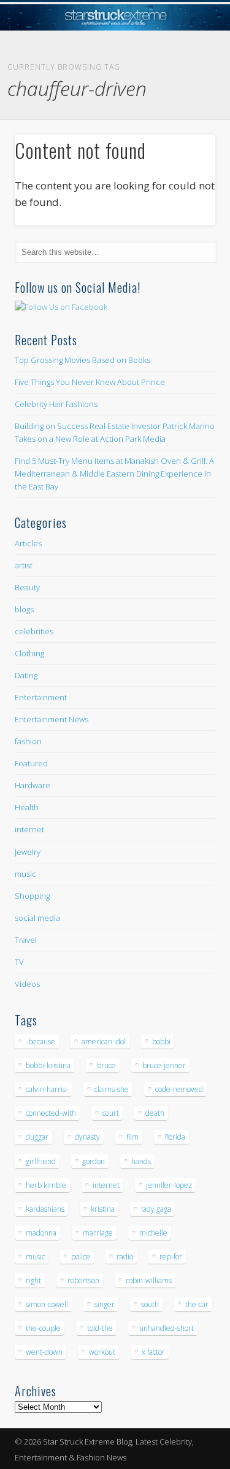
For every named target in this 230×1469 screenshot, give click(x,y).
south (150, 1304)
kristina (103, 1209)
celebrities (34, 631)
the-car (197, 1304)
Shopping (32, 895)
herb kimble (46, 1185)
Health (27, 807)
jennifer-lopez (169, 1185)
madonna (41, 1233)
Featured (31, 763)
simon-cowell (47, 1304)
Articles (28, 543)
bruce (106, 1065)
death (154, 1113)
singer (104, 1304)
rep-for (170, 1256)
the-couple (43, 1328)
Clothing (29, 653)
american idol (104, 1041)
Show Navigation (186, 109)
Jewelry (27, 851)
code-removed (179, 1089)
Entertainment (41, 697)
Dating (26, 675)
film (132, 1137)
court (110, 1113)
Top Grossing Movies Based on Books (82, 359)
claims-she (111, 1089)
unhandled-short (166, 1328)
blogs (24, 609)
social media (37, 917)
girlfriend (41, 1161)
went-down (44, 1352)
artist (24, 565)
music (25, 873)
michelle (153, 1233)
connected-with (51, 1113)
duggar (37, 1137)
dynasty (87, 1137)
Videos (27, 983)
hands (141, 1161)
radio (125, 1256)
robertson (83, 1280)
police (80, 1256)
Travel (26, 939)
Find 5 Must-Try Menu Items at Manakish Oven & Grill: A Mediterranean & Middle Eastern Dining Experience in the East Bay (114, 473)
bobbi (161, 1041)
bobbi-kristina (48, 1065)
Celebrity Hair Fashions (56, 403)
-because (40, 1041)
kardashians (45, 1209)
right (33, 1280)
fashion (28, 741)
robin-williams (149, 1280)
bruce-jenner (164, 1065)
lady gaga (156, 1209)
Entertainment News (51, 719)
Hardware (32, 785)
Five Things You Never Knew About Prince (90, 381)
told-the (100, 1328)
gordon (93, 1161)
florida (175, 1137)
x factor (153, 1352)
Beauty (27, 587)
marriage (98, 1233)
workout (102, 1352)
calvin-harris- (47, 1089)
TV (19, 961)
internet (29, 829)
